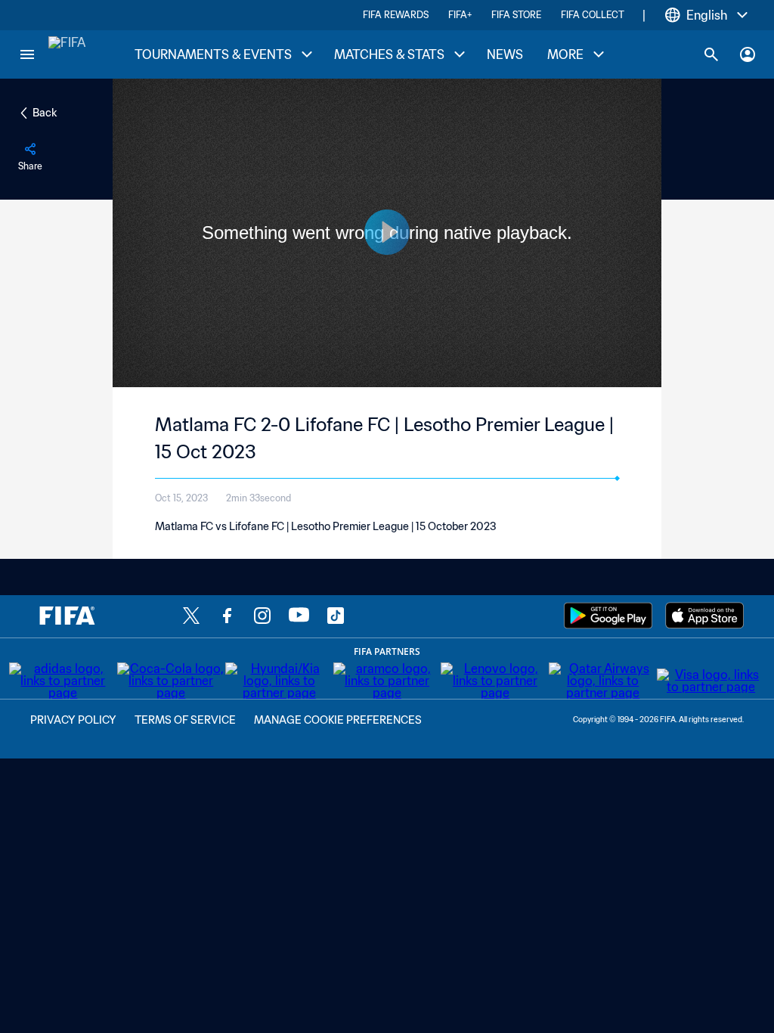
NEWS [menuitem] (505, 54)
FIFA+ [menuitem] (460, 14)
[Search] (711, 54)
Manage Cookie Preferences (338, 720)
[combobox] (707, 15)
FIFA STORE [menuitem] (516, 14)
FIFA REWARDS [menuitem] (396, 14)
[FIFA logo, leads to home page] (66, 54)
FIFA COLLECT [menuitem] (592, 14)
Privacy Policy (73, 720)
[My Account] (747, 54)
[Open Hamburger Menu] (27, 54)
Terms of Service (185, 720)
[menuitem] (222, 54)
